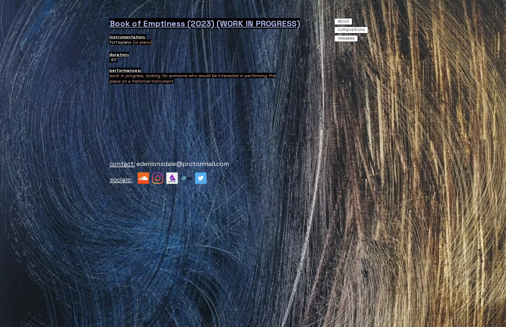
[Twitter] (200, 178)
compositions (351, 30)
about (343, 21)
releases (346, 38)
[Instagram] (157, 178)
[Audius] (172, 178)
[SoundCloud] (143, 178)
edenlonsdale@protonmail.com (182, 164)
